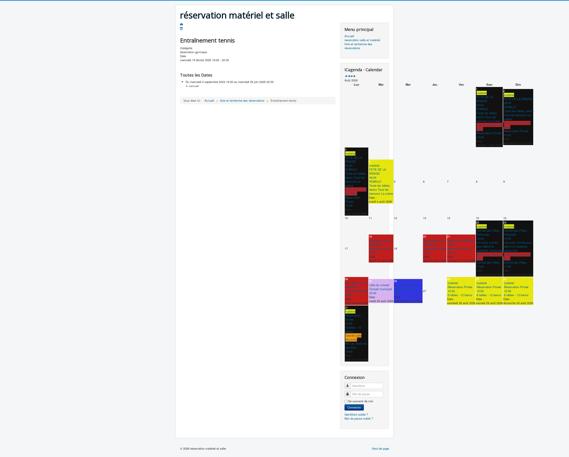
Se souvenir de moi (360, 401)
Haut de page (380, 448)
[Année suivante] (351, 76)
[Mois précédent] (348, 76)
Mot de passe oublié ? (359, 418)
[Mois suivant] (354, 76)
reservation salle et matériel (362, 40)
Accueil (349, 36)
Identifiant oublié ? (356, 414)
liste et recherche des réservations (358, 46)
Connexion (354, 407)
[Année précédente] (346, 76)
